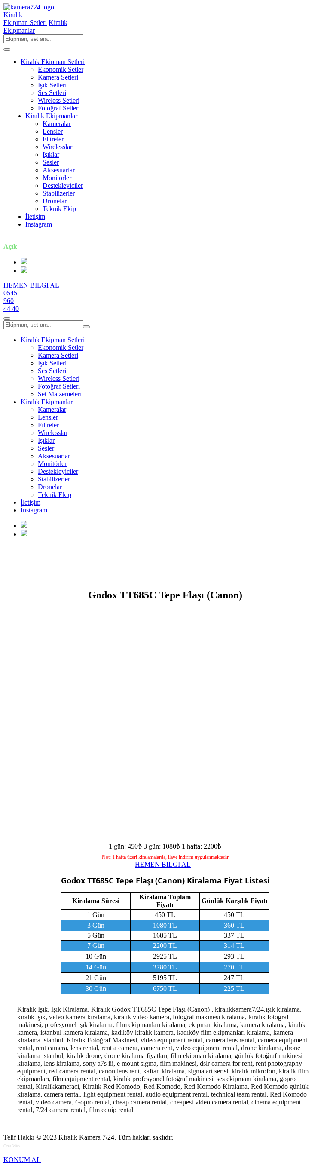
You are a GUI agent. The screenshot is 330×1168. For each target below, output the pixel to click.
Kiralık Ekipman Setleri (53, 61)
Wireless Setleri (58, 100)
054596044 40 (11, 300)
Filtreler (53, 139)
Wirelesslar (57, 146)
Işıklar (51, 154)
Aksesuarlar (59, 170)
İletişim (35, 216)
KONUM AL (22, 1159)
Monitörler (57, 177)
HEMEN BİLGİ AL (31, 285)
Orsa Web (11, 1145)
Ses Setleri (52, 92)
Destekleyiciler (63, 185)
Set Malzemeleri (60, 394)
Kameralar (57, 123)
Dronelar (55, 201)
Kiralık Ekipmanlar (51, 116)
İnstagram (38, 224)
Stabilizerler (59, 193)
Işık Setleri (52, 85)
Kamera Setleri (58, 77)
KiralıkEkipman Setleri (25, 18)
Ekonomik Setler (60, 69)
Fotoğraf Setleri (59, 108)
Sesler (51, 162)
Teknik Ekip (59, 208)
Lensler (53, 131)
